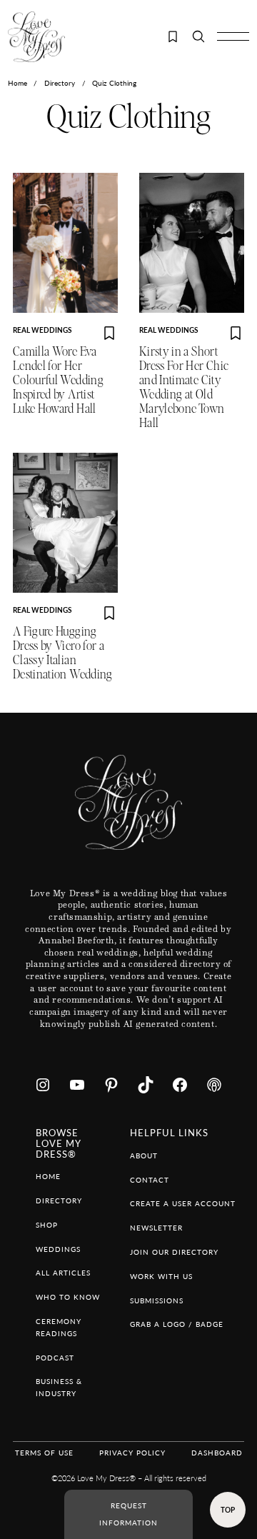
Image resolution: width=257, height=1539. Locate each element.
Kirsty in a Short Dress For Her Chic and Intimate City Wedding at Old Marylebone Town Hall (183, 387)
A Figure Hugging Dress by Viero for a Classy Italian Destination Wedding (63, 653)
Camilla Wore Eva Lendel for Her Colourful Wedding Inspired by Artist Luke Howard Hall (58, 380)
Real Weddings (42, 330)
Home (17, 83)
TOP (228, 1510)
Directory (59, 83)
